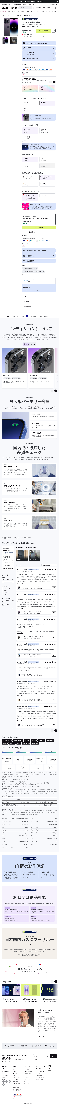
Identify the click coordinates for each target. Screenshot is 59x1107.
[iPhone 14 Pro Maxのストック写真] (11, 27)
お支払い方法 (16, 1087)
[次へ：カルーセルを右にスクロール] (54, 82)
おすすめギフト (16, 1079)
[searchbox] (26, 7)
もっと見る (20, 583)
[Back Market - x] (3, 1084)
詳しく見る (25, 274)
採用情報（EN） (6, 1079)
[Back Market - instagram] (3, 1081)
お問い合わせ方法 (17, 1071)
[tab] (8, 316)
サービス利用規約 (40, 1071)
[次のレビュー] (55, 730)
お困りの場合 (46, 8)
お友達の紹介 (27, 1069)
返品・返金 (15, 1075)
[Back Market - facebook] (10, 1081)
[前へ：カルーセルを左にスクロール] (50, 82)
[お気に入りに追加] (54, 31)
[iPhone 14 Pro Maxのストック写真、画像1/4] (5, 40)
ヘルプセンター (16, 1069)
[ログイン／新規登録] (52, 7)
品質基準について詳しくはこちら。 (29, 814)
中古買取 (26, 1077)
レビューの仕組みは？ (8, 568)
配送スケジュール (17, 1073)
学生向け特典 (27, 1079)
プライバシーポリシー (41, 1073)
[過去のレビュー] (52, 730)
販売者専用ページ (28, 1083)
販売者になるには (28, 1081)
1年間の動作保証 (28, 1071)
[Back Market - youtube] (6, 1081)
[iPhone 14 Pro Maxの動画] (13, 40)
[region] (38, 89)
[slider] (3, 582)
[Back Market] (9, 8)
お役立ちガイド (16, 1077)
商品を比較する (16, 1081)
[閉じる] (57, 1)
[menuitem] (11, 11)
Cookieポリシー (39, 1075)
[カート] (55, 7)
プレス (3, 1077)
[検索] (19, 8)
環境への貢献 (5, 1075)
